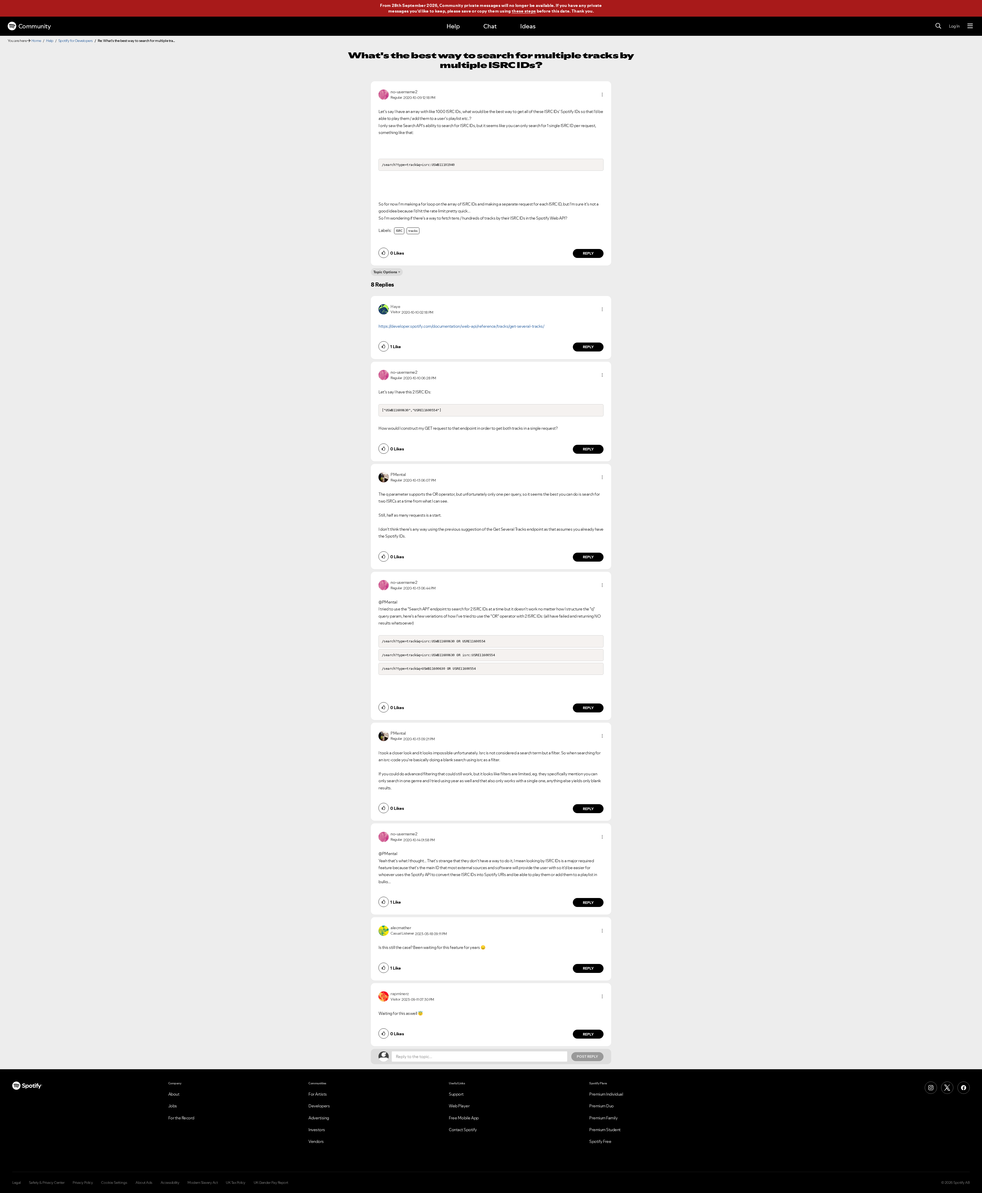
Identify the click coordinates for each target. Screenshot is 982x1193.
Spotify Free (600, 1141)
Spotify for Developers (75, 40)
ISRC (399, 231)
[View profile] (383, 94)
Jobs (172, 1106)
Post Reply (587, 1056)
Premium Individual (606, 1094)
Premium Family (603, 1118)
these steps (524, 11)
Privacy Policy (83, 1182)
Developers (319, 1106)
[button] (602, 94)
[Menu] (970, 26)
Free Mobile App (464, 1118)
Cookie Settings (114, 1182)
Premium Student (605, 1129)
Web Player (459, 1106)
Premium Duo (601, 1106)
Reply (588, 253)
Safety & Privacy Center (47, 1182)
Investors (316, 1129)
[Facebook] (963, 1088)
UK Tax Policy (236, 1182)
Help (453, 26)
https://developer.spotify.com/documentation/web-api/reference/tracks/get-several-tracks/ (461, 326)
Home (36, 40)
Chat (490, 26)
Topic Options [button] (385, 272)
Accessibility (170, 1182)
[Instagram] (931, 1088)
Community (34, 26)
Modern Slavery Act (202, 1182)
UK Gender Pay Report (271, 1182)
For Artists (317, 1094)
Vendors (316, 1141)
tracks (413, 231)
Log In (954, 26)
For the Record (181, 1118)
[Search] (938, 26)
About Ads (144, 1182)
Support (456, 1094)
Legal (16, 1182)
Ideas (527, 26)
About (174, 1094)
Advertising (318, 1118)
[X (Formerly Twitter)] (947, 1088)
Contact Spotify (463, 1129)
